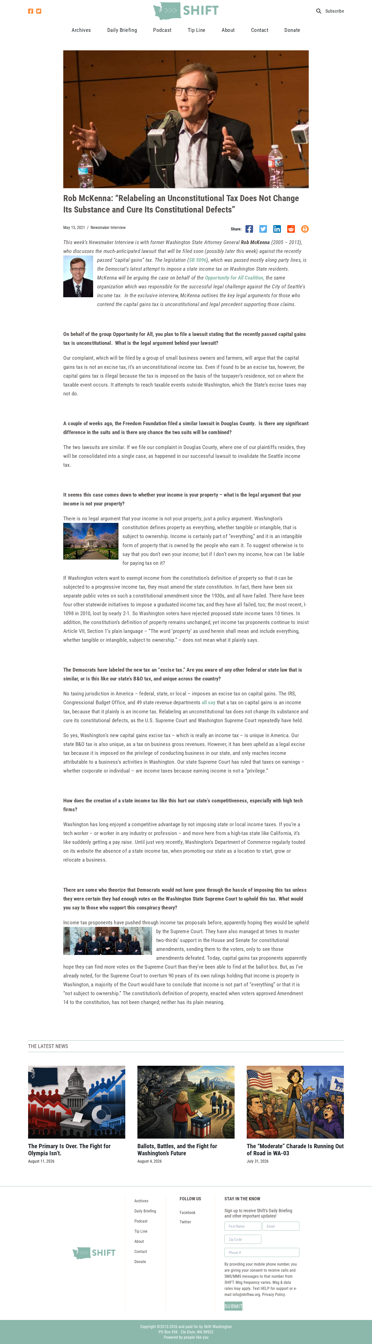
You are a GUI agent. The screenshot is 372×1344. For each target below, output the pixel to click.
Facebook (187, 1212)
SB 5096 (197, 259)
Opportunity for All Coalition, (234, 277)
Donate (292, 29)
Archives (81, 29)
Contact (259, 29)
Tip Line (196, 29)
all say (208, 702)
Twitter (185, 1221)
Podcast (162, 29)
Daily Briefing (122, 29)
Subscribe (334, 11)
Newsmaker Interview (108, 227)
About (228, 29)
